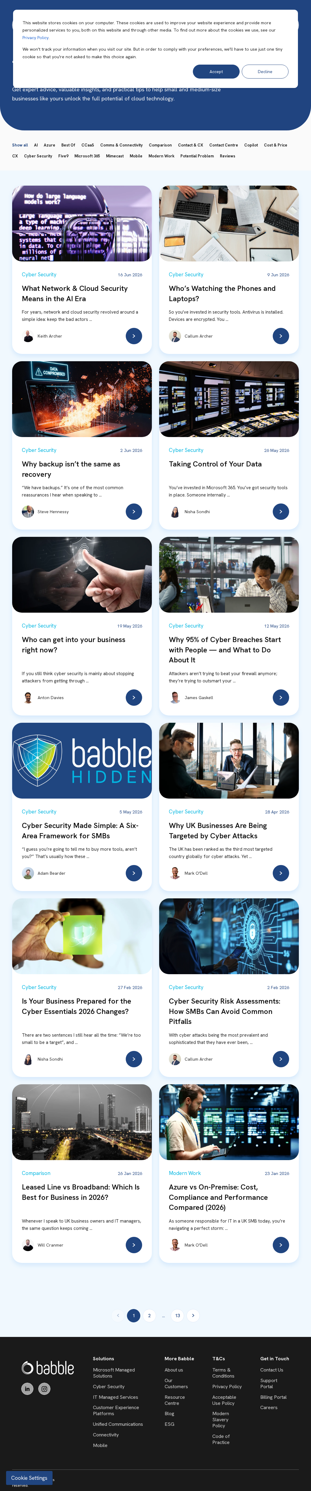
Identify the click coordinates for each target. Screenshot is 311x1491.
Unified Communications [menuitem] (118, 1424)
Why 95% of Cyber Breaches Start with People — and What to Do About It (225, 650)
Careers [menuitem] (269, 1407)
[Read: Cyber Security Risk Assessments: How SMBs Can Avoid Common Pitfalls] (281, 1059)
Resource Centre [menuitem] (175, 1400)
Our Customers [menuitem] (176, 1383)
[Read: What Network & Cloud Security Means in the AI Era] (134, 336)
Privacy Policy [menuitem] (227, 1386)
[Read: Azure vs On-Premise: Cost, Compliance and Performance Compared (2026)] (281, 1245)
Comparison (160, 145)
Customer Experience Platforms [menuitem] (116, 1410)
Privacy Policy (35, 37)
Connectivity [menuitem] (106, 1435)
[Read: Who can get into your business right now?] (134, 697)
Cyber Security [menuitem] (109, 1386)
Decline (265, 71)
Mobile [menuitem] (100, 1445)
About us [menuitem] (174, 1370)
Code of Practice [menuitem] (221, 1439)
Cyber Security (38, 156)
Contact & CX (190, 145)
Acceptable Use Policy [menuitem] (224, 1400)
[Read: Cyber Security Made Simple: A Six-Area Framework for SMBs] (134, 873)
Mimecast (115, 156)
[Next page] (193, 1315)
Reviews (227, 156)
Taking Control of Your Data (215, 464)
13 (177, 1316)
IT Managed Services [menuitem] (115, 1397)
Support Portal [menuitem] (268, 1383)
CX (15, 156)
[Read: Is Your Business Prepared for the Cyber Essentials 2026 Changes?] (134, 1059)
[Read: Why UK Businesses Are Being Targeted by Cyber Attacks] (281, 873)
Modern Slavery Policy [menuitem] (220, 1419)
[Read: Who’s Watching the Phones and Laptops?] (281, 336)
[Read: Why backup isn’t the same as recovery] (134, 511)
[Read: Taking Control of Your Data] (281, 511)
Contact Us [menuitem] (271, 1370)
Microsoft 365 (87, 156)
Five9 (63, 156)
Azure (49, 145)
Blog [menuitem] (169, 1413)
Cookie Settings (29, 1478)
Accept (216, 71)
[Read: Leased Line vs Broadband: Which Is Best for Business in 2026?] (134, 1245)
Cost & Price (275, 145)
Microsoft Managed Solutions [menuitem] (114, 1373)
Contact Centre (223, 145)
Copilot (251, 145)
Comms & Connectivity (121, 145)
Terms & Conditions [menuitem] (223, 1373)
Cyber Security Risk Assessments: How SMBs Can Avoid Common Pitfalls (224, 1011)
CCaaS (87, 145)
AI (36, 145)
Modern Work (161, 156)
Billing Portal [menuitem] (273, 1397)
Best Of (68, 145)
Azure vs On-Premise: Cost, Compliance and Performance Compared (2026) (218, 1197)
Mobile (136, 156)
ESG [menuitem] (169, 1424)
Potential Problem (197, 156)
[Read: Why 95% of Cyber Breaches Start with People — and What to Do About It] (281, 697)
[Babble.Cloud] (47, 1368)
